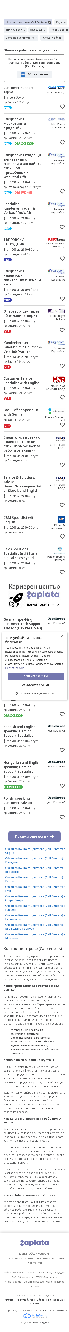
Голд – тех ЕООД (54, 92)
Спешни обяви (52, 37)
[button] (34, 693)
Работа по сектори (14, 1272)
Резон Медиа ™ (41, 1322)
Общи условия (39, 1253)
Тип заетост (13, 30)
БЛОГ (42, 1272)
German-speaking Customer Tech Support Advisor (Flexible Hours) (23, 623)
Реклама (34, 1286)
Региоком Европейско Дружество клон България (55, 165)
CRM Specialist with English (19, 519)
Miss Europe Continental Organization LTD (55, 127)
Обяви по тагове (55, 1281)
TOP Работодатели (47, 1277)
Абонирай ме (38, 74)
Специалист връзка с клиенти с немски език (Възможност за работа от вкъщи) (22, 444)
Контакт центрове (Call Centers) (26, 22)
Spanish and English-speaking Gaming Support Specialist (20, 731)
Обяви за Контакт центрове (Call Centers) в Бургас (35, 879)
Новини (34, 1303)
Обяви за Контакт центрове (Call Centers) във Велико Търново (34, 927)
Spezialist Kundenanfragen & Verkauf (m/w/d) (19, 208)
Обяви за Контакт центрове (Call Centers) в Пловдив (35, 860)
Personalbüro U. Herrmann (56, 558)
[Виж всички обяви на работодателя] (56, 89)
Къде (59, 22)
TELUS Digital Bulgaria (57, 317)
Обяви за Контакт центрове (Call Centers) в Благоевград (35, 917)
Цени (23, 1253)
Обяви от (36, 30)
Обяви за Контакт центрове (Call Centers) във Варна (34, 870)
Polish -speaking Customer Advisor (18, 800)
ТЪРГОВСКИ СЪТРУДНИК (14, 241)
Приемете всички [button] (36, 676)
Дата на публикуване (19, 37)
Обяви (40, 1299)
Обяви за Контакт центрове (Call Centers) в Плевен (35, 908)
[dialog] (34, 666)
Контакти (34, 1263)
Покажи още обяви (31, 836)
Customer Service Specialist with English (21, 380)
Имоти (8, 1299)
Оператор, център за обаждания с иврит (22, 313)
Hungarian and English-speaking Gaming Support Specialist (23, 767)
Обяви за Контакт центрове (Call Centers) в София (35, 851)
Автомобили (25, 1299)
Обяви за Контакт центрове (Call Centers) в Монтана (35, 936)
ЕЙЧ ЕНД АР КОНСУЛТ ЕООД (55, 387)
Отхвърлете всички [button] (35, 685)
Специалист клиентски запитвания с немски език (22, 278)
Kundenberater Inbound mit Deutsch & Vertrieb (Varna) (23, 347)
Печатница (55, 1299)
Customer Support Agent (19, 89)
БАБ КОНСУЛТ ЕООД (56, 446)
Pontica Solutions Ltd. (55, 419)
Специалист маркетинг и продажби (15, 123)
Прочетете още (14, 668)
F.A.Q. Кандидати (56, 1272)
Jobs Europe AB (56, 623)
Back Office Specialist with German (21, 412)
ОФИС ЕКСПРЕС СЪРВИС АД (55, 245)
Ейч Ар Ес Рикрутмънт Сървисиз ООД (56, 528)
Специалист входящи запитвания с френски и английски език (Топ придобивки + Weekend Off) (23, 166)
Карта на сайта (13, 1281)
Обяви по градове (34, 1281)
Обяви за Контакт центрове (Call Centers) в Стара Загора (35, 898)
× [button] (61, 636)
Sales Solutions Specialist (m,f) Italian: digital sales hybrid (22, 553)
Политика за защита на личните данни (34, 1258)
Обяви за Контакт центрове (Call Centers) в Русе (35, 889)
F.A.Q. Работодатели (23, 1277)
